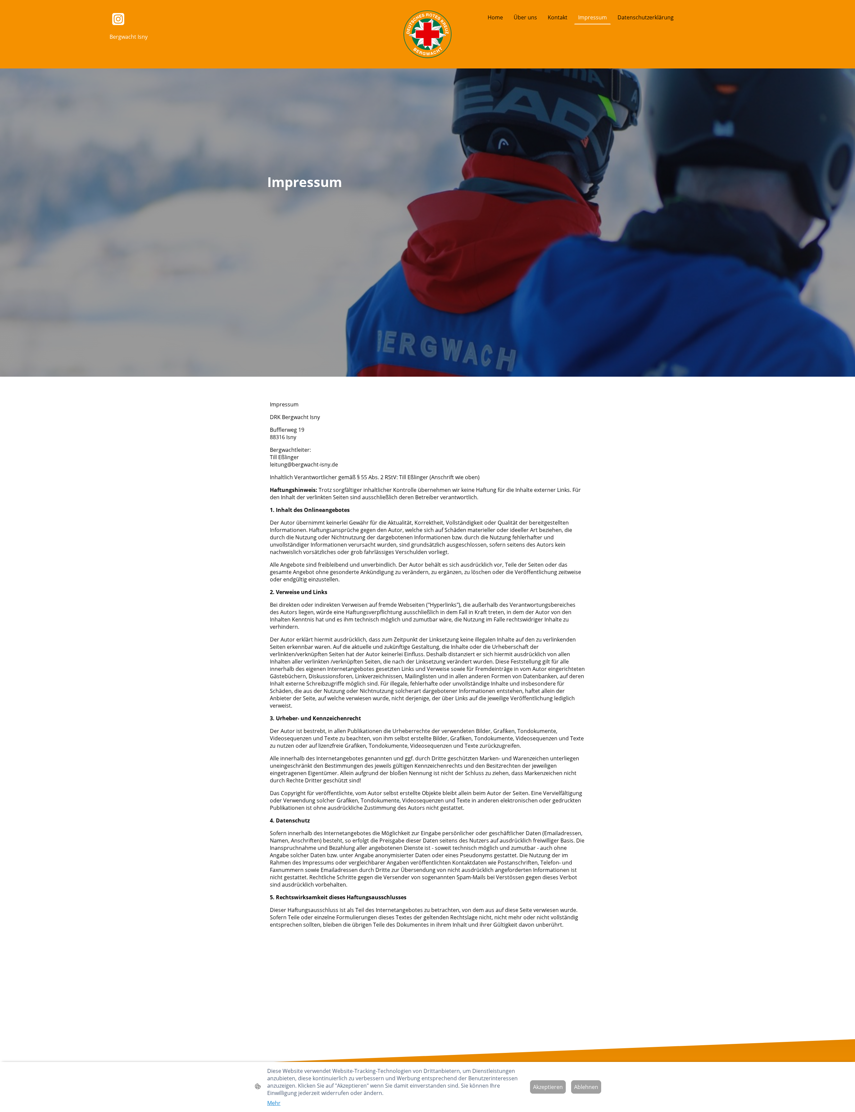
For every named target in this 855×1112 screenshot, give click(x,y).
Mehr (274, 1103)
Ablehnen (586, 1087)
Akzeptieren (548, 1087)
